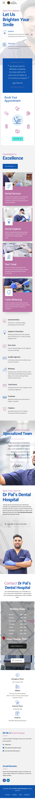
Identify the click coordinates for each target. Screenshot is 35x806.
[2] (17, 215)
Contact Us (27, 794)
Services (7, 794)
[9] (17, 179)
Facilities (14, 794)
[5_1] (17, 250)
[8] (17, 285)
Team (20, 794)
